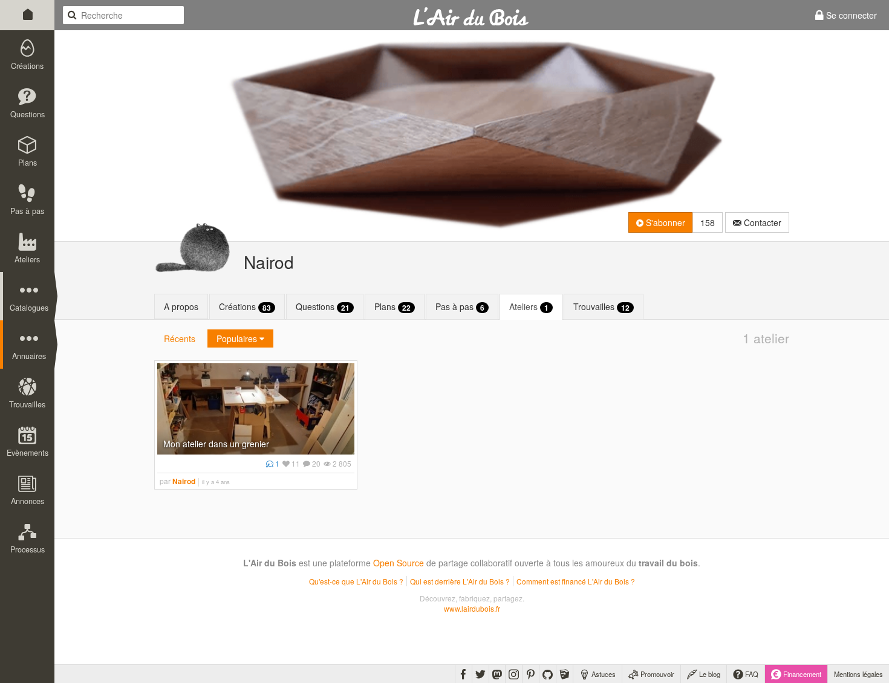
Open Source (398, 563)
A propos (181, 306)
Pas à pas (459, 306)
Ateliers (529, 306)
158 (707, 222)
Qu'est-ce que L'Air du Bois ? (356, 581)
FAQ (750, 674)
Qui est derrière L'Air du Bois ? (460, 581)
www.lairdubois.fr (472, 608)
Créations (245, 306)
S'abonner (664, 222)
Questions (323, 306)
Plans (392, 306)
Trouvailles (601, 306)
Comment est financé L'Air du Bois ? (575, 581)
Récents (179, 338)
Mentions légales (858, 674)
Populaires (238, 338)
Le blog (708, 674)
